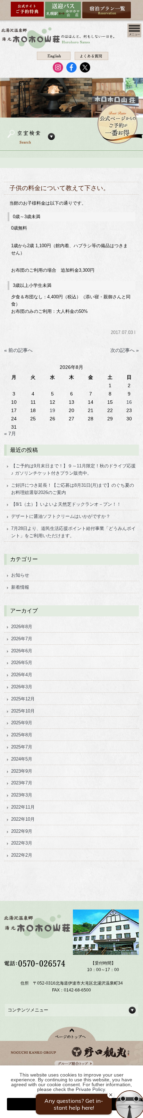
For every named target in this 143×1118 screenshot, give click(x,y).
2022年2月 (21, 855)
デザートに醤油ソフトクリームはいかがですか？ (60, 516)
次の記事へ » (124, 350)
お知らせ (20, 575)
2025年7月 (21, 746)
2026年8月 (21, 626)
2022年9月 (21, 831)
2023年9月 (21, 771)
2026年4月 (21, 674)
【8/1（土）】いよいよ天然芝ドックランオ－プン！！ (66, 504)
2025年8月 (21, 734)
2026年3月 (21, 686)
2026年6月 (21, 650)
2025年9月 (21, 722)
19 (52, 410)
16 (129, 402)
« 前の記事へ (18, 350)
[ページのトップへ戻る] (71, 1034)
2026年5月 (21, 662)
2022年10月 (23, 819)
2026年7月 (21, 638)
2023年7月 (21, 782)
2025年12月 (23, 698)
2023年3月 (21, 795)
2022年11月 (23, 807)
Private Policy (90, 1089)
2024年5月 (21, 759)
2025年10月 (23, 711)
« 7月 (10, 433)
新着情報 (20, 587)
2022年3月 (21, 843)
